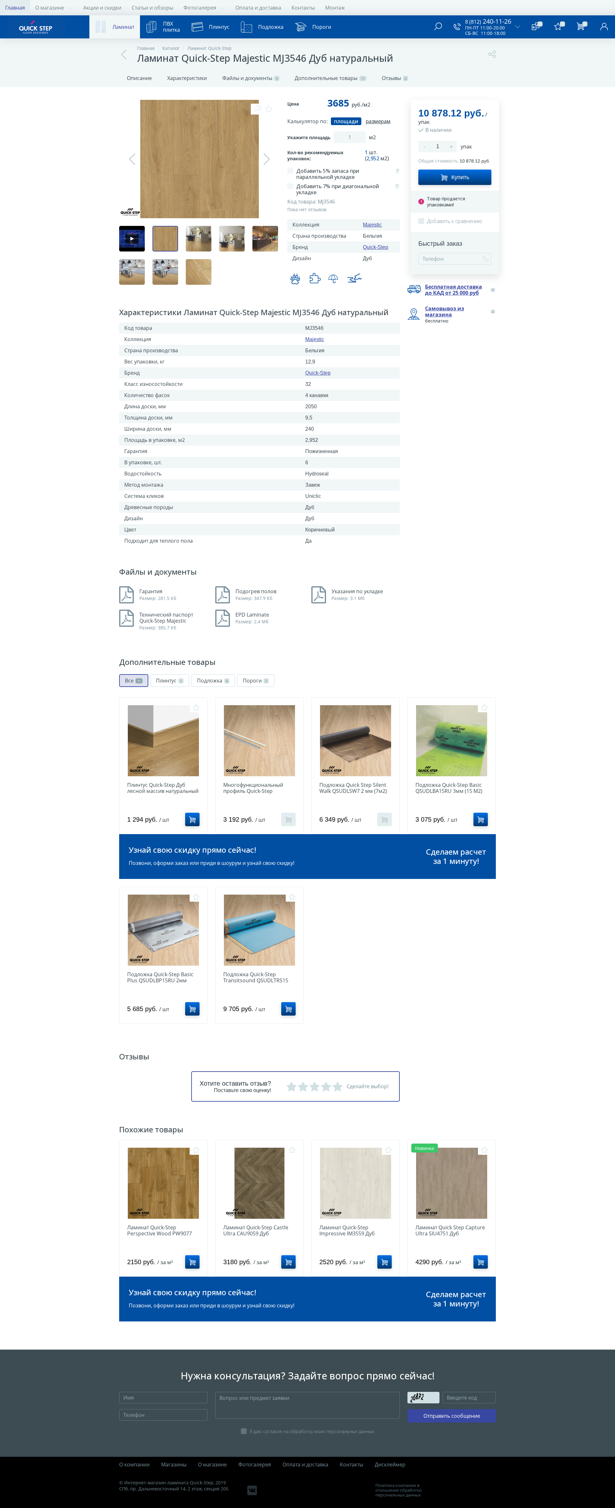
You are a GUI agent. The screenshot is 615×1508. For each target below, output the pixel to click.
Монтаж (335, 7)
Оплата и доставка (258, 7)
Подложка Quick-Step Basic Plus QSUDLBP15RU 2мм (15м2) (160, 980)
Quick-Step (375, 247)
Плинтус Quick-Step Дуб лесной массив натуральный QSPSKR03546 (163, 791)
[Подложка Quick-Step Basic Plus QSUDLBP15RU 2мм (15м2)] (163, 930)
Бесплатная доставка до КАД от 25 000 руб (453, 290)
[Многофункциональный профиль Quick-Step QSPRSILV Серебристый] (259, 740)
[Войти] (604, 26)
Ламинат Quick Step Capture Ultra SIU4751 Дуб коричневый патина (450, 1234)
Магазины (173, 1465)
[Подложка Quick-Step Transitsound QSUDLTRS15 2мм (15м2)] (259, 930)
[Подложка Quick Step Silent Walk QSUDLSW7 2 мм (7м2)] (355, 740)
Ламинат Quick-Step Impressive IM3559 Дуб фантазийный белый (347, 1234)
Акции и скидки (102, 7)
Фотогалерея (200, 7)
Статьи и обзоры (152, 7)
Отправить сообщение (451, 1415)
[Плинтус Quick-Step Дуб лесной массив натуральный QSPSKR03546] (163, 740)
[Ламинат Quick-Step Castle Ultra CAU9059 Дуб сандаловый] (259, 1183)
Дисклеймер (390, 1465)
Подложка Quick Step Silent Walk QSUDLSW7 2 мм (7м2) (353, 788)
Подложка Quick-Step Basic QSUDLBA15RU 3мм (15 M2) (448, 788)
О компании (134, 1465)
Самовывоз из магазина (444, 312)
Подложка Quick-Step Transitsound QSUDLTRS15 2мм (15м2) (255, 980)
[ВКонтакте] (252, 1490)
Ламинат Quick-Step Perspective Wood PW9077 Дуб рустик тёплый (159, 1234)
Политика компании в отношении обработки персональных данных (398, 1490)
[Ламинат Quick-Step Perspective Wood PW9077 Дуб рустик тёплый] (163, 1183)
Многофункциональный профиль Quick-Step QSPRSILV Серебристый (253, 791)
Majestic (372, 224)
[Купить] (192, 819)
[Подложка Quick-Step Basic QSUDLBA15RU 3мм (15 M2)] (451, 740)
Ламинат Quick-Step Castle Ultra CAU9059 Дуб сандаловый (255, 1234)
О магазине (49, 7)
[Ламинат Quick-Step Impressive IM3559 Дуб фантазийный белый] (355, 1183)
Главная (15, 7)
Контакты (303, 7)
